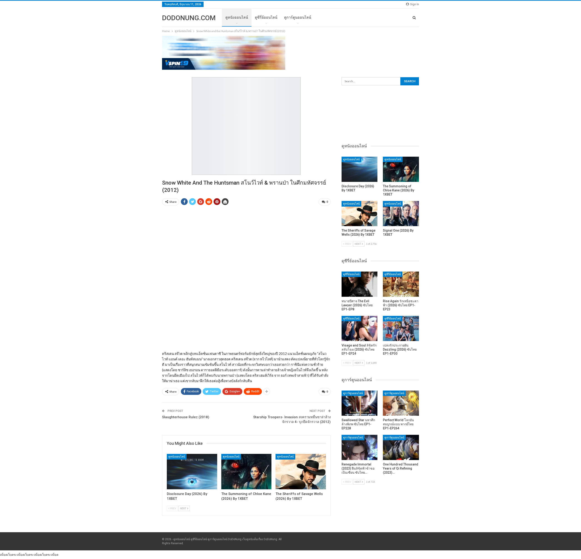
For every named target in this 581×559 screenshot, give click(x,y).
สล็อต (54, 555)
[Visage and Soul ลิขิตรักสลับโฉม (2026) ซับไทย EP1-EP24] (360, 328)
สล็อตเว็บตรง (8, 555)
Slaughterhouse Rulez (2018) (185, 417)
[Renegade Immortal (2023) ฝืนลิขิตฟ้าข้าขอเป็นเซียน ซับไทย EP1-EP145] (360, 447)
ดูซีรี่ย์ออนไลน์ (266, 17)
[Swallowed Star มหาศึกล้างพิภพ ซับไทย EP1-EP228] (360, 403)
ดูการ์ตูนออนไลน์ (297, 17)
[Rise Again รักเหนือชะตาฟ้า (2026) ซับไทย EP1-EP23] (401, 284)
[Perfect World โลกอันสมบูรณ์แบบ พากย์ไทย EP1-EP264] (401, 403)
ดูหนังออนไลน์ (236, 17)
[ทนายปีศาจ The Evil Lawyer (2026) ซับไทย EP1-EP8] (360, 284)
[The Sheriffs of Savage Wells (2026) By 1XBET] (301, 471)
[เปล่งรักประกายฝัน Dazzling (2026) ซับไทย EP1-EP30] (401, 328)
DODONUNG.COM (189, 18)
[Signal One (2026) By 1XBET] (401, 213)
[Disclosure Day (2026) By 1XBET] (192, 471)
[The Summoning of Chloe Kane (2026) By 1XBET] (246, 471)
